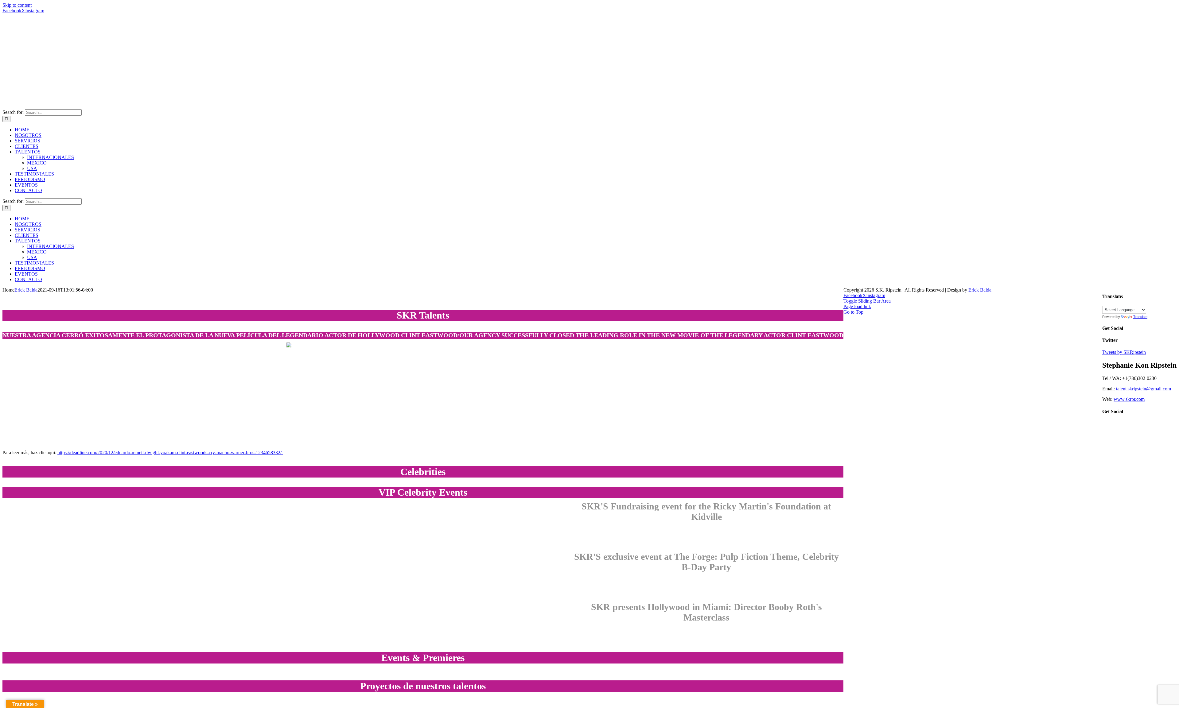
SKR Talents (423, 315)
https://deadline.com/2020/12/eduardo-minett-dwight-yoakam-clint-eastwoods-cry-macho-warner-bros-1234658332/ (170, 452)
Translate (1140, 317)
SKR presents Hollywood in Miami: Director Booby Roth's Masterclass (706, 612)
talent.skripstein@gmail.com (1143, 388)
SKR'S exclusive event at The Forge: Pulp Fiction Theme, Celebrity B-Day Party (706, 561)
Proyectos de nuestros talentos (423, 685)
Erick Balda (25, 289)
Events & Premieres (423, 657)
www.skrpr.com (1129, 399)
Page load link (857, 306)
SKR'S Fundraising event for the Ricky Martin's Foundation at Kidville (706, 511)
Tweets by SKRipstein (1124, 352)
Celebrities (423, 471)
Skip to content (17, 5)
